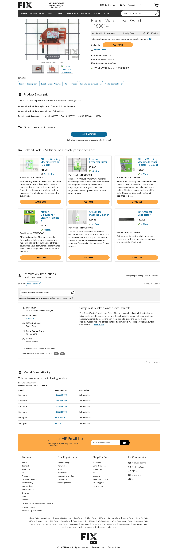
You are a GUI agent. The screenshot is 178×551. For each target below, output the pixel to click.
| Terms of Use (97, 547)
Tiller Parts (112, 527)
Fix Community (137, 457)
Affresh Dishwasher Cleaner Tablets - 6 (51, 216)
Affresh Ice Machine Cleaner (99, 213)
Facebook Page (138, 467)
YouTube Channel (139, 463)
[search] (157, 13)
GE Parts (102, 518)
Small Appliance (99, 482)
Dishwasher (62, 466)
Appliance (97, 462)
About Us (26, 469)
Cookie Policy (27, 482)
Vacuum (96, 476)
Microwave (62, 472)
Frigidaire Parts (90, 518)
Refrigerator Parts (49, 524)
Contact (59, 13)
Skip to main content (89, 3)
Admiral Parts (34, 518)
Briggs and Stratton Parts (62, 518)
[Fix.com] (26, 5)
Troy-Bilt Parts (90, 521)
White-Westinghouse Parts (122, 521)
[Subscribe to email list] (125, 442)
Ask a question (89, 134)
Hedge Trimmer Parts (86, 527)
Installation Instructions (91, 84)
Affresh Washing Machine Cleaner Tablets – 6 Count (147, 162)
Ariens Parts (45, 518)
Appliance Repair (65, 462)
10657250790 (61, 395)
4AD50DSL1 (60, 417)
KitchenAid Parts (142, 518)
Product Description (28, 84)
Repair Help (72, 13)
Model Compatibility (114, 84)
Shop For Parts (101, 457)
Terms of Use (27, 486)
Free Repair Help (67, 457)
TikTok (135, 471)
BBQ (94, 472)
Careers (25, 499)
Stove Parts (74, 524)
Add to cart (118, 45)
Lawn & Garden (99, 466)
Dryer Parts (63, 524)
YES (56, 353)
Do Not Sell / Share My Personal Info (36, 503)
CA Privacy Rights (29, 479)
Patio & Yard (98, 486)
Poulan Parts (77, 521)
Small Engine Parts (69, 527)
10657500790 (61, 412)
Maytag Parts (42, 521)
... (98, 324)
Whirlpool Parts (103, 521)
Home (24, 462)
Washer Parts (35, 524)
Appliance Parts (124, 524)
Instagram (136, 475)
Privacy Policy (27, 476)
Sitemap (25, 493)
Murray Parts (65, 521)
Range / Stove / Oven (66, 476)
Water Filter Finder (90, 13)
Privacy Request (28, 507)
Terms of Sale (28, 489)
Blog (106, 13)
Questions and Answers (50, 84)
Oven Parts (85, 524)
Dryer (60, 469)
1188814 (30, 318)
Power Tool (97, 469)
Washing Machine (65, 482)
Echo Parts (78, 518)
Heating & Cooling (100, 479)
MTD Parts (54, 521)
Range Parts (96, 524)
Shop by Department (31, 13)
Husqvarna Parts (114, 518)
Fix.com (26, 457)
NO (62, 353)
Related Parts (71, 84)
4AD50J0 (58, 423)
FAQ (50, 13)
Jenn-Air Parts (128, 518)
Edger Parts (101, 527)
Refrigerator (63, 479)
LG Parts (32, 521)
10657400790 (61, 406)
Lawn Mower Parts (140, 524)
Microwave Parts (110, 524)
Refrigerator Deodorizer (144, 213)
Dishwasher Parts (141, 521)
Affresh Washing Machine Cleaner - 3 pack (50, 162)
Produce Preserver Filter (98, 160)
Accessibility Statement (32, 510)
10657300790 (61, 400)
